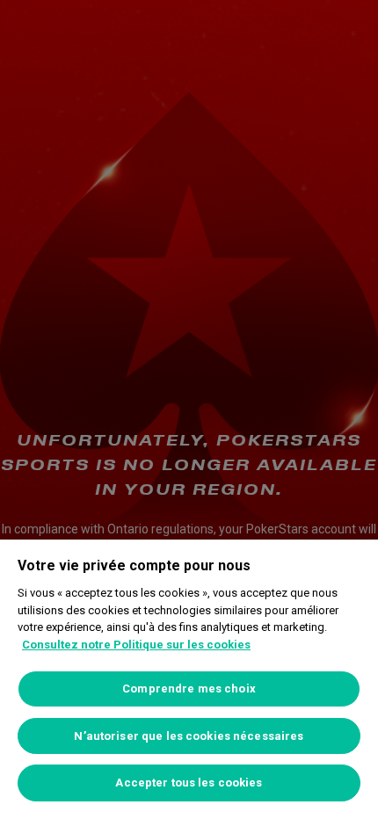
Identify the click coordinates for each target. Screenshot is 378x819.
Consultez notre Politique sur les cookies (136, 644)
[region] (189, 679)
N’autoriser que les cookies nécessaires (188, 736)
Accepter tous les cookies (188, 782)
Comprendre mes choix (189, 688)
